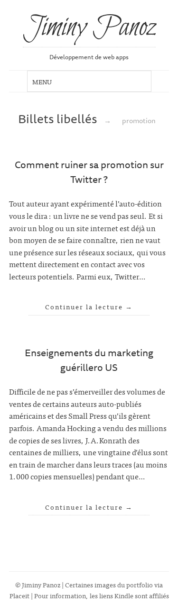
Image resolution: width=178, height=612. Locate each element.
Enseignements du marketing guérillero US (89, 360)
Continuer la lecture (89, 306)
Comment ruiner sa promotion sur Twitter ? (89, 172)
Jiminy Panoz (89, 28)
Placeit (19, 595)
